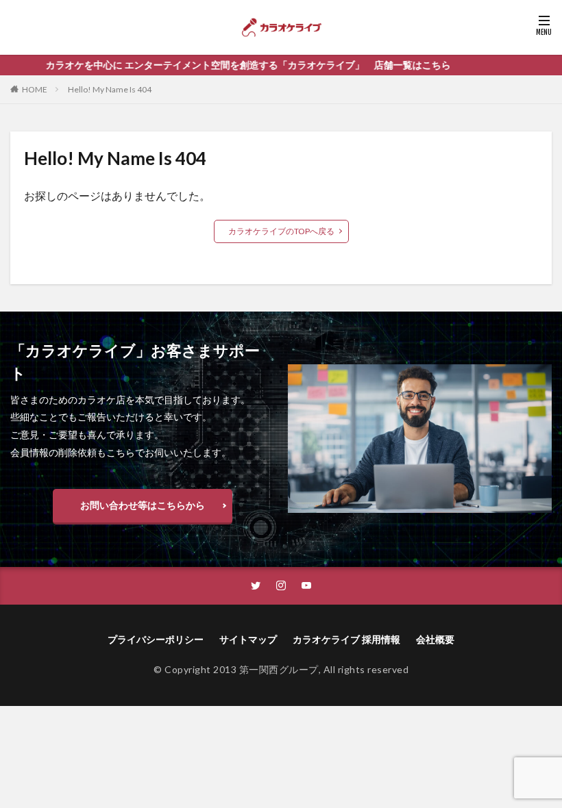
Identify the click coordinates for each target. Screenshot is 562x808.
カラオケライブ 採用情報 (346, 639)
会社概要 (435, 639)
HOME (34, 89)
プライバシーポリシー (156, 639)
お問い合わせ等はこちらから (142, 505)
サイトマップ (248, 639)
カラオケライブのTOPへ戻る (281, 231)
